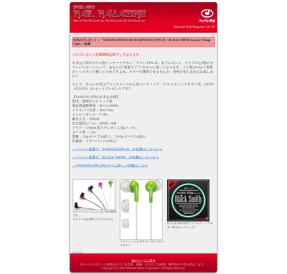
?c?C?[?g (77, 252)
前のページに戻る (143, 260)
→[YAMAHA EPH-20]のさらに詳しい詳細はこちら (110, 165)
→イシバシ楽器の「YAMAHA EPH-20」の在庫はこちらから (117, 149)
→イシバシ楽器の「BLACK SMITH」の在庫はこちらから (115, 157)
